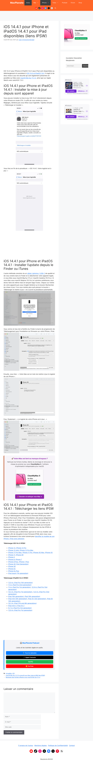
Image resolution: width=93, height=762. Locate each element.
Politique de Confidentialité (58, 745)
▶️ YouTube (29, 666)
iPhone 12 (11, 548)
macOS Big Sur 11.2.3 (28, 78)
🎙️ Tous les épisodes (30, 653)
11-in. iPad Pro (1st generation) (19, 587)
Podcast (64, 3)
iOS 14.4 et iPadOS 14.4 (35, 73)
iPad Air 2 (20, 606)
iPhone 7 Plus (24, 562)
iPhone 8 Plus (13, 562)
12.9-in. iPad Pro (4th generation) (20, 582)
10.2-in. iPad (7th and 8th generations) (22, 603)
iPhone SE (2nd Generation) (18, 564)
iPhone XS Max (38, 552)
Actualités (9, 673)
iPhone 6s (12, 569)
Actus (28, 3)
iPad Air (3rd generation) (37, 599)
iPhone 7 (19, 559)
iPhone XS (49, 552)
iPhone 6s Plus (13, 571)
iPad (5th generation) (16, 596)
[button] (55, 8)
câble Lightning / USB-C (36, 273)
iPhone (44, 3)
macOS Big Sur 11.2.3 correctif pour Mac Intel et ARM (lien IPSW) (25, 675)
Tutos (54, 3)
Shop (80, 3)
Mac (35, 3)
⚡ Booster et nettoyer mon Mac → (29, 496)
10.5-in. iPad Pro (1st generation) (20, 592)
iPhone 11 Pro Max (15, 552)
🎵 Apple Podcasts (29, 657)
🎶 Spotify (29, 662)
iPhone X (11, 557)
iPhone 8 (11, 559)
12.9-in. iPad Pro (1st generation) (20, 610)
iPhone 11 (11, 555)
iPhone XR (19, 555)
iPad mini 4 (12, 606)
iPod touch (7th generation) (18, 573)
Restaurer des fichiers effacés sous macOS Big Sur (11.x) (23, 677)
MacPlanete (17, 2)
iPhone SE (12, 566)
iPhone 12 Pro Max (26, 550)
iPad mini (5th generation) (17, 599)
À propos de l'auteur (25, 745)
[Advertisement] (46, 15)
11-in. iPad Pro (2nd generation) (19, 585)
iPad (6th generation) (32, 596)
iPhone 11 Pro (27, 552)
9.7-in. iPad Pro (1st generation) (20, 608)
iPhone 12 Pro (21, 548)
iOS (13, 673)
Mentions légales (40, 745)
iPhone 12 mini (13, 550)
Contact (72, 745)
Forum (73, 3)
